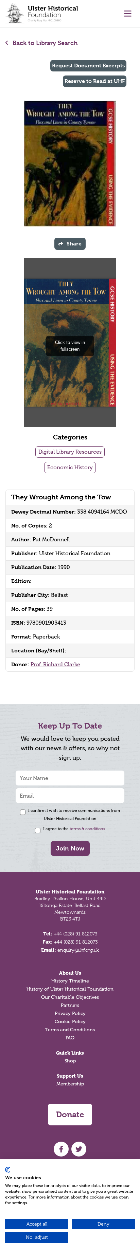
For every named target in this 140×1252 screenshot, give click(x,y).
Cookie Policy (70, 1021)
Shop (70, 1061)
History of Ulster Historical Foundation (70, 989)
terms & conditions (87, 828)
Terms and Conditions (70, 1030)
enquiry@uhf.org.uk (78, 950)
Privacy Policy (70, 1013)
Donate (70, 1114)
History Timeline (70, 981)
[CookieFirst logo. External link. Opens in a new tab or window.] (7, 1170)
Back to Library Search (44, 42)
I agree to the (74, 828)
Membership (70, 1084)
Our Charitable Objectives (70, 997)
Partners (70, 1005)
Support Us (70, 1076)
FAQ (70, 1038)
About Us (70, 973)
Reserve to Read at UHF (95, 81)
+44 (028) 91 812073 (75, 933)
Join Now (70, 848)
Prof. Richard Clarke (55, 664)
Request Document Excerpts (88, 65)
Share (74, 243)
